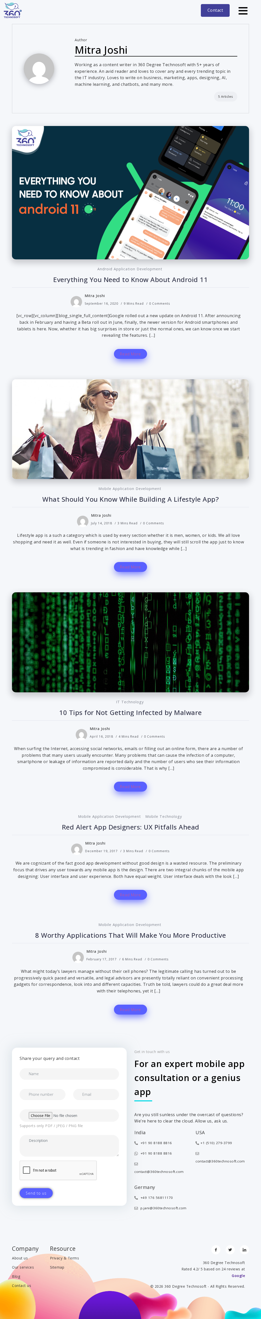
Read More (130, 354)
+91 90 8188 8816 (155, 1143)
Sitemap (57, 1267)
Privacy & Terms (64, 1258)
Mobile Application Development (129, 488)
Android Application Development (129, 268)
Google (238, 1275)
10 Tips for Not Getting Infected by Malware (130, 712)
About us (20, 1258)
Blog (16, 1276)
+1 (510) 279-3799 (216, 1143)
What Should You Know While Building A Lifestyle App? (130, 499)
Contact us (21, 1285)
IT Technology (130, 701)
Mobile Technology (163, 816)
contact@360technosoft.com (159, 1171)
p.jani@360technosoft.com (163, 1208)
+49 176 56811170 (156, 1197)
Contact (215, 10)
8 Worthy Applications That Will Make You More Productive (130, 935)
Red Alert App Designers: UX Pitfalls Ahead (130, 827)
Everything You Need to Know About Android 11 (130, 279)
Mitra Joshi (95, 295)
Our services (23, 1267)
